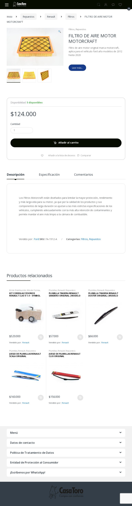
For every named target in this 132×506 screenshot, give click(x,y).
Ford (36, 239)
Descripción (15, 175)
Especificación (49, 175)
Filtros (71, 16)
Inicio (9, 16)
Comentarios (83, 175)
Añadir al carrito (68, 142)
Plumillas (53, 290)
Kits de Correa (33, 290)
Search (99, 5)
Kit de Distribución (17, 290)
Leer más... (77, 67)
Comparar (86, 155)
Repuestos (28, 16)
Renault (51, 16)
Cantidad (15, 124)
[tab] (15, 176)
